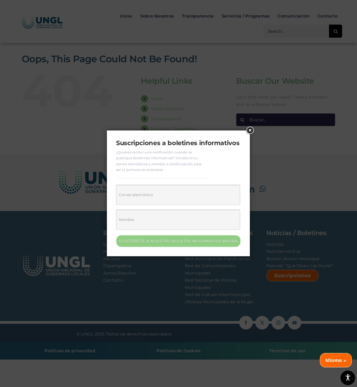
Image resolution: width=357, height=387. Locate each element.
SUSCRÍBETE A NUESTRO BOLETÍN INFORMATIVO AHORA (178, 241)
